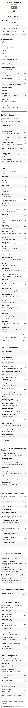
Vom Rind (4, 54)
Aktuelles (15, 701)
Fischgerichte (5, 56)
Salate (3, 42)
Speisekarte (4, 701)
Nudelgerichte (5, 45)
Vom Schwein (5, 48)
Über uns (21, 701)
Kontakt (10, 701)
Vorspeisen (4, 41)
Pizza (3, 44)
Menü (14, 7)
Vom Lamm (4, 53)
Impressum (4, 703)
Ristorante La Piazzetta (14, 3)
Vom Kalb (4, 50)
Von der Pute (5, 51)
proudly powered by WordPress (18, 706)
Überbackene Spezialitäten (8, 47)
